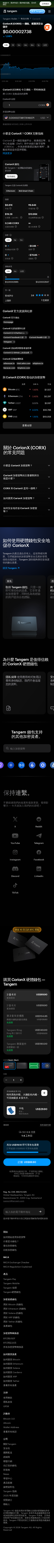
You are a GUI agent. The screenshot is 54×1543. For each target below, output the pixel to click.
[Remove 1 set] (6, 1080)
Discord (15, 875)
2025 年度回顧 (10, 1495)
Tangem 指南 (10, 1491)
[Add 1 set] (21, 1080)
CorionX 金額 (9, 99)
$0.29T (47, 396)
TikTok (15, 892)
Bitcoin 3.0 (9, 1418)
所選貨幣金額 (9, 111)
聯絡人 (6, 1504)
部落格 (6, 1469)
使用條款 (7, 1397)
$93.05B (47, 416)
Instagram (15, 859)
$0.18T (48, 403)
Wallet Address (11, 1427)
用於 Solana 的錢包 (13, 1312)
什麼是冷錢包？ (11, 1241)
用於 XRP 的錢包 (11, 1317)
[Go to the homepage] (10, 11)
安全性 (6, 1448)
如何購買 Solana (11, 1367)
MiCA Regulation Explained (17, 1266)
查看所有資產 (10, 1385)
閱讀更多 (7, 152)
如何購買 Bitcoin (11, 1359)
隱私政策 (44, 1218)
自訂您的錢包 (10, 1465)
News (6, 1473)
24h (6, 45)
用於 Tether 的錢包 (12, 1321)
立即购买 (45, 4)
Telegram (39, 842)
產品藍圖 (7, 1482)
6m (32, 45)
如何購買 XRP (10, 1376)
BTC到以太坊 (9, 1342)
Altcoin (7, 1422)
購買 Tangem (37, 11)
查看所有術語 (10, 1431)
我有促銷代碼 (45, 1125)
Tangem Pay (9, 1278)
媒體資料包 (8, 1486)
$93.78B (47, 409)
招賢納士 (7, 1499)
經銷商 (6, 1456)
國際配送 (7, 1452)
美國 (33, 1132)
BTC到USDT (9, 1338)
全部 (45, 45)
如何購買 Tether (11, 1380)
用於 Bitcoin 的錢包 (13, 1304)
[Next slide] (47, 1065)
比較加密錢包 (10, 1249)
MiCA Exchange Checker (16, 1262)
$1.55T (48, 389)
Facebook (39, 859)
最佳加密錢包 (10, 1245)
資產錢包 (7, 1325)
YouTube (15, 842)
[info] (10, 208)
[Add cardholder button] (44, 1093)
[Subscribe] (40, 1211)
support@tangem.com (13, 1200)
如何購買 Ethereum (13, 1363)
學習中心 (7, 1478)
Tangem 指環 (10, 1287)
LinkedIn (38, 875)
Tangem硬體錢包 (12, 1291)
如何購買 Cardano (12, 1372)
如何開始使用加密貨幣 (14, 1236)
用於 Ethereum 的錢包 (14, 1308)
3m (25, 45)
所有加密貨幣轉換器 (13, 1346)
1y (38, 45)
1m (19, 45)
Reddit (38, 826)
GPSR (6, 1406)
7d (13, 45)
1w (15, 240)
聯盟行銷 (7, 1461)
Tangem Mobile (11, 1283)
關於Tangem (9, 1443)
